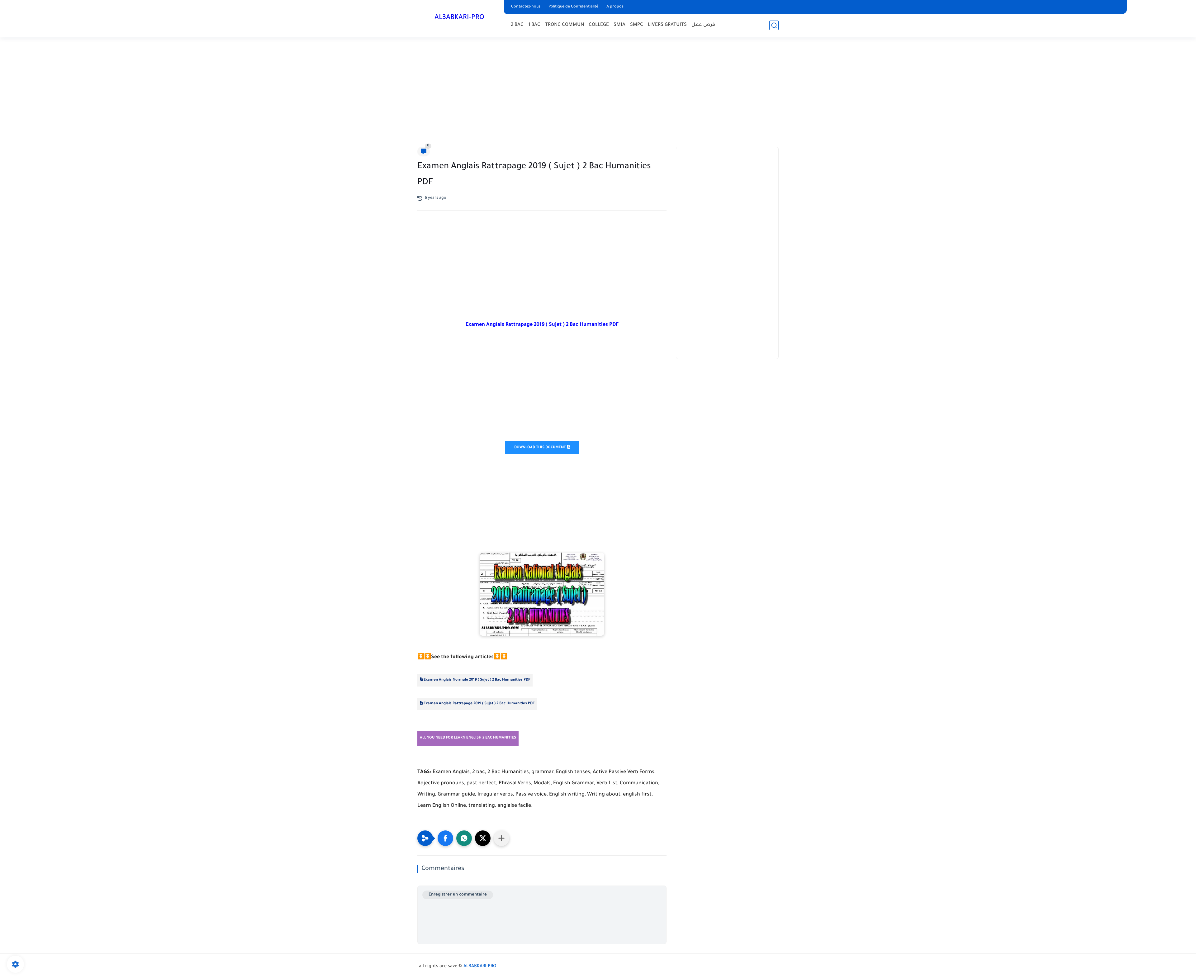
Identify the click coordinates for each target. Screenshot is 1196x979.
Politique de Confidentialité (573, 7)
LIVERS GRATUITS (667, 25)
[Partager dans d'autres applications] (501, 838)
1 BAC (534, 25)
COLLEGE (599, 25)
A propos (615, 7)
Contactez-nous (525, 7)
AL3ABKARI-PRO (459, 18)
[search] (774, 25)
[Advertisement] (598, 93)
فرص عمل (703, 25)
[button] (445, 838)
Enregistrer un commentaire (458, 894)
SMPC (636, 25)
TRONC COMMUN (564, 25)
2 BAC (517, 25)
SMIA (619, 25)
